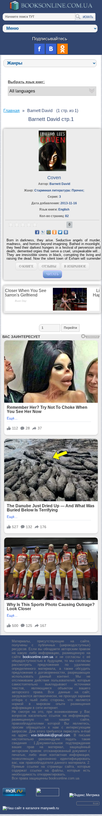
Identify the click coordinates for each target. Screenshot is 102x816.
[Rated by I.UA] (47, 795)
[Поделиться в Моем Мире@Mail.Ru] (49, 232)
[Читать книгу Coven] (52, 170)
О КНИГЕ (26, 266)
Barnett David (59, 184)
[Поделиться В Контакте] (66, 232)
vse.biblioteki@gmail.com (50, 735)
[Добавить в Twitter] (60, 232)
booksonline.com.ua (38, 657)
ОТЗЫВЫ (49, 266)
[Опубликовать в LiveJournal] (43, 232)
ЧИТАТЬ (52, 274)
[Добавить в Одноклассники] (54, 232)
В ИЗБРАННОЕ (75, 266)
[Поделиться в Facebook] (37, 232)
